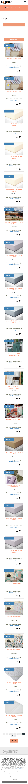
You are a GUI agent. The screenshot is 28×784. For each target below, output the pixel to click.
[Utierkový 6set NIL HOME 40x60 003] (14, 82)
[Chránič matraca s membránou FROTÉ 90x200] (14, 706)
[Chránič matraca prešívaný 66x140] (14, 674)
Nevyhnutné (8, 773)
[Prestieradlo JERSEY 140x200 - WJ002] (14, 148)
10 (12, 734)
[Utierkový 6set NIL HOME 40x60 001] (14, 50)
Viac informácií (19, 768)
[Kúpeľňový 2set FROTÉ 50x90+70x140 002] (14, 378)
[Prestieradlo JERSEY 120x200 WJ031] (14, 279)
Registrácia (18, 7)
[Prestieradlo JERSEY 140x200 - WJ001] (14, 542)
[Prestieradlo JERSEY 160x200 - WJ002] (14, 115)
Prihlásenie (9, 7)
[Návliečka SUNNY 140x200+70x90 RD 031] (14, 641)
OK (1, 769)
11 (15, 734)
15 (12, 735)
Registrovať (16, 67)
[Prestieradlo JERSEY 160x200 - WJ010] (14, 444)
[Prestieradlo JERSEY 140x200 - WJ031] (14, 312)
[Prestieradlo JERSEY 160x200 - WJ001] (14, 509)
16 (15, 735)
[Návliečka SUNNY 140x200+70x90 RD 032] (14, 575)
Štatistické (21, 773)
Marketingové (15, 779)
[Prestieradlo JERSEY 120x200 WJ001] (14, 247)
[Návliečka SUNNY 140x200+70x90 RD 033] (14, 608)
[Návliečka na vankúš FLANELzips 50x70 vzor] (14, 214)
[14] (23, 734)
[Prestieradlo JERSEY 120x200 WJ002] (14, 181)
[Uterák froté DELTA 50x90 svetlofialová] (14, 477)
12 (17, 734)
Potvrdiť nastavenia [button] (14, 782)
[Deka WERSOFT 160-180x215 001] (14, 411)
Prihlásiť (11, 67)
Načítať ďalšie (14, 741)
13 (20, 734)
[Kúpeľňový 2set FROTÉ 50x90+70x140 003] (14, 345)
